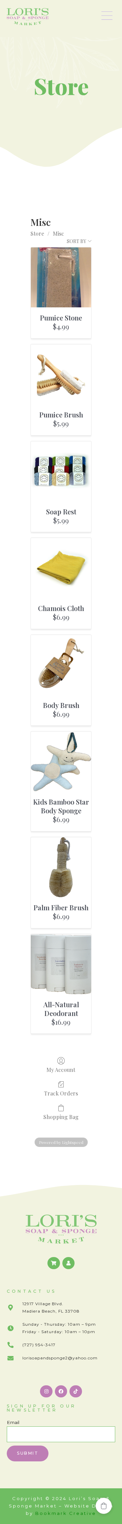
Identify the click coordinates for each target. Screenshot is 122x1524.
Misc (58, 233)
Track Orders (61, 1093)
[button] (107, 17)
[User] (68, 1263)
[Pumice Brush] (61, 374)
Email (13, 1422)
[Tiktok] (75, 1391)
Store (37, 233)
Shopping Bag (61, 1116)
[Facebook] (61, 1391)
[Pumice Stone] (61, 277)
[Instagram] (46, 1391)
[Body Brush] (61, 665)
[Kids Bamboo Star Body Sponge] (61, 761)
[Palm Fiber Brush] (61, 867)
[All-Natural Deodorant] (61, 964)
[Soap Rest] (61, 471)
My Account (60, 1069)
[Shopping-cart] (53, 1263)
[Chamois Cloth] (61, 568)
